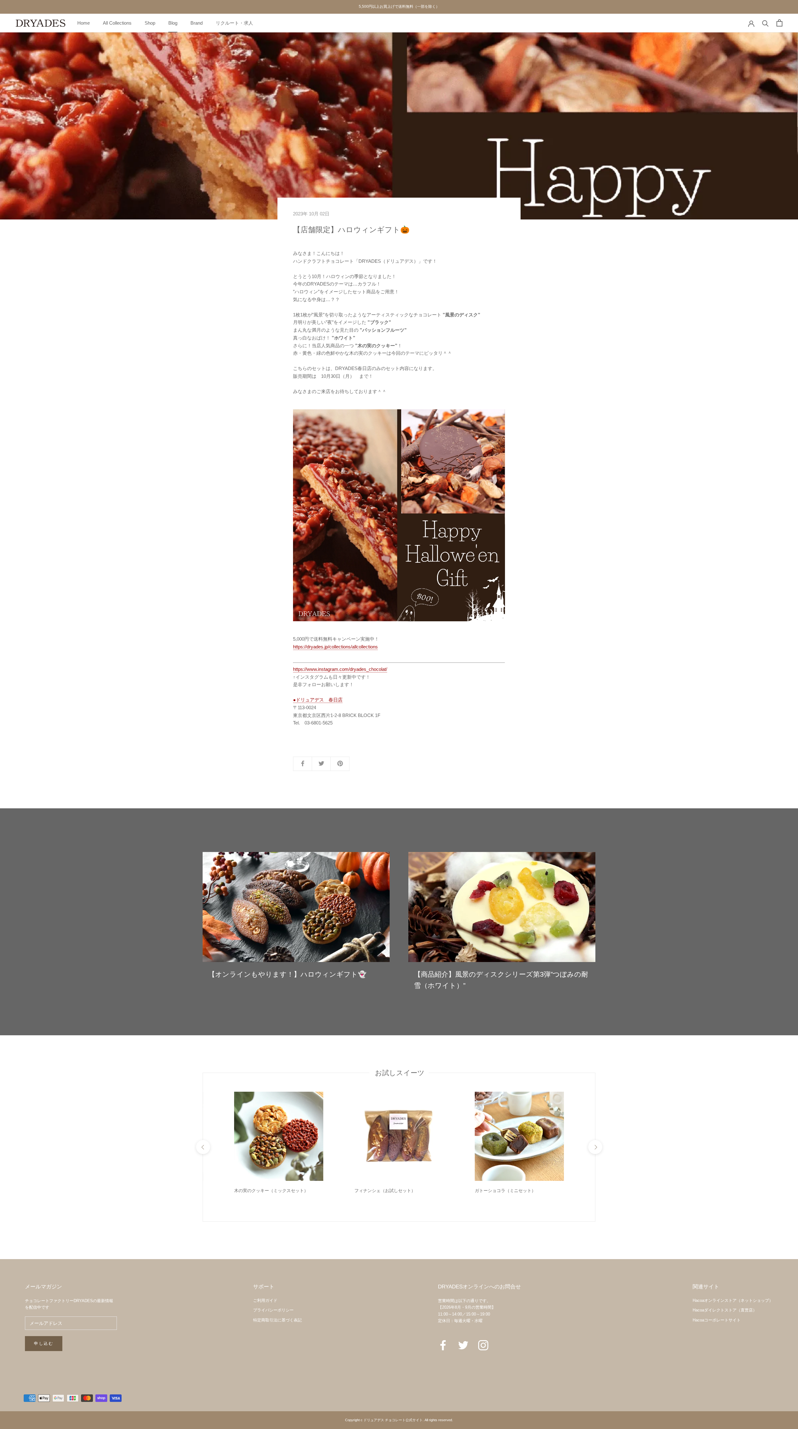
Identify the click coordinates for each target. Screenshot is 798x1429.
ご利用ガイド (265, 1300)
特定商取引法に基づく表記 (277, 1320)
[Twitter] (463, 1344)
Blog (172, 22)
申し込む (43, 1343)
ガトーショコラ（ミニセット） (505, 1190)
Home (83, 22)
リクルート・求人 (234, 22)
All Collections (117, 22)
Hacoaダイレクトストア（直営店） (725, 1310)
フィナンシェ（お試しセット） (385, 1190)
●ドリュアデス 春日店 (318, 699)
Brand (196, 22)
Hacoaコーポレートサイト (717, 1320)
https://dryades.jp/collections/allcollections (335, 646)
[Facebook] (443, 1344)
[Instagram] (483, 1344)
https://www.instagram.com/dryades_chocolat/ (340, 669)
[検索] (765, 23)
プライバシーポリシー (273, 1310)
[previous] (203, 1147)
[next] (595, 1147)
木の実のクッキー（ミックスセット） (271, 1190)
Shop (150, 22)
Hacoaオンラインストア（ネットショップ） (733, 1300)
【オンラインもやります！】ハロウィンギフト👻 (287, 974)
